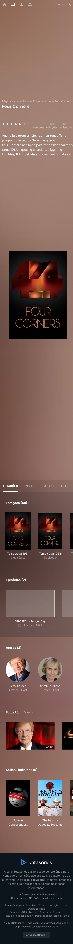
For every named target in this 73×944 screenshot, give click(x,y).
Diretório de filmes (47, 894)
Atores (49, 486)
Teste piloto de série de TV (18, 915)
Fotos (65, 486)
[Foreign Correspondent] (18, 798)
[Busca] (69, 4)
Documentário (42, 101)
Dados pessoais (36, 908)
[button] (18, 674)
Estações (10, 486)
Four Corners (63, 101)
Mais (27, 712)
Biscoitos (31, 905)
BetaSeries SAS (18, 912)
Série (26, 101)
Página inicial (10, 101)
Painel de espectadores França (52, 915)
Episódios (31, 486)
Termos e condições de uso (53, 905)
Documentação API (21, 898)
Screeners (45, 912)
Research (58, 912)
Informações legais (13, 905)
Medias (33, 912)
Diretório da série (25, 894)
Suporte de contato (51, 898)
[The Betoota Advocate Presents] (50, 798)
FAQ (36, 898)
